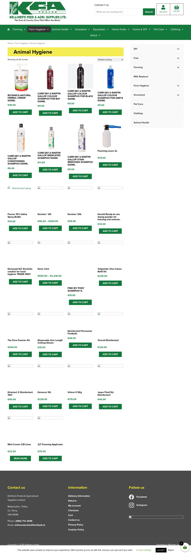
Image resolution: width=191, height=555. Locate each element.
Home (10, 43)
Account (163, 11)
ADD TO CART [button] (20, 112)
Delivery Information (79, 496)
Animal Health (60, 29)
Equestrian (99, 29)
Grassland (81, 29)
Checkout (73, 510)
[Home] (8, 29)
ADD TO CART (20, 228)
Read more (20, 458)
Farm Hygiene (37, 29)
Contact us (101, 5)
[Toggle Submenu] (178, 48)
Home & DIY (140, 29)
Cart (70, 515)
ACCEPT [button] (161, 550)
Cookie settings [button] (143, 550)
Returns (72, 500)
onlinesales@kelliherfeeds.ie (29, 525)
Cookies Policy (76, 529)
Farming (17, 29)
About (93, 35)
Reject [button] (171, 550)
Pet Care (159, 29)
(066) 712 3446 (24, 521)
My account (74, 505)
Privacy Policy (75, 524)
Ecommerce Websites (166, 544)
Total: (177, 11)
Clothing (175, 29)
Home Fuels (119, 29)
